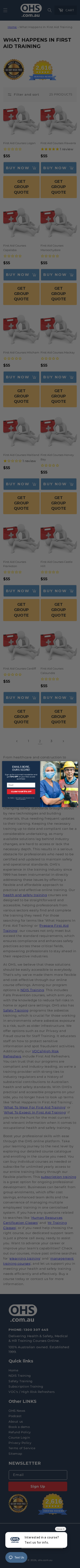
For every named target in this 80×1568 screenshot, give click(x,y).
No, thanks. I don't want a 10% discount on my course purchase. (21, 798)
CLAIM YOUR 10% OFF (21, 791)
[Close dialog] (76, 763)
